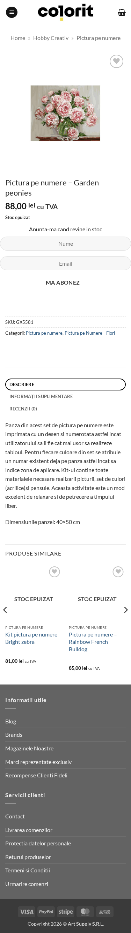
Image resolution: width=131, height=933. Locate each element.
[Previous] (5, 624)
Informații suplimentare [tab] (41, 396)
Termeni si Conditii (27, 870)
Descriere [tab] (21, 384)
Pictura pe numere (99, 37)
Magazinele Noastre (29, 748)
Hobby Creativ (50, 37)
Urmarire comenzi (26, 883)
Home (17, 37)
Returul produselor (28, 856)
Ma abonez (63, 282)
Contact (15, 816)
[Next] (125, 624)
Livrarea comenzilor (28, 829)
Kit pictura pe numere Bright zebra (31, 638)
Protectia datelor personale (38, 843)
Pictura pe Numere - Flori (90, 333)
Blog (10, 721)
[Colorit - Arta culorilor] (65, 12)
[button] (11, 12)
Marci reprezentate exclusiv (38, 761)
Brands (13, 734)
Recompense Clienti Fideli (36, 775)
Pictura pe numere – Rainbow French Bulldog (93, 641)
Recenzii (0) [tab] (23, 408)
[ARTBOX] (48, 308)
